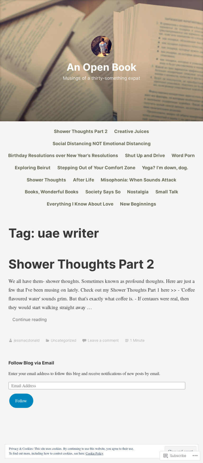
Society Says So (103, 191)
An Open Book (101, 67)
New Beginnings (138, 204)
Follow (21, 400)
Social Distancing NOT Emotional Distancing (102, 143)
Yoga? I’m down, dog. (165, 167)
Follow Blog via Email (31, 363)
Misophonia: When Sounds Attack (138, 179)
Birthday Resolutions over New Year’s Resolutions (63, 155)
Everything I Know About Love (80, 204)
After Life (83, 179)
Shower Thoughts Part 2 (81, 131)
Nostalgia (138, 191)
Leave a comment (103, 340)
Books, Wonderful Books (52, 191)
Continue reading (27, 321)
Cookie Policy (94, 453)
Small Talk (166, 191)
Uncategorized (63, 340)
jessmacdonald (27, 340)
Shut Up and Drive (145, 155)
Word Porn (183, 155)
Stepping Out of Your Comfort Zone (96, 167)
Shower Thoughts (46, 179)
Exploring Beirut (32, 167)
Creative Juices (131, 131)
